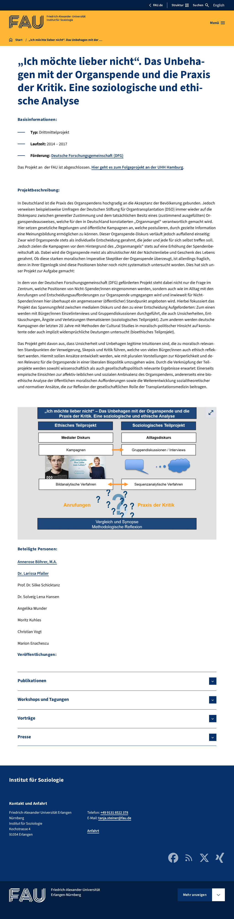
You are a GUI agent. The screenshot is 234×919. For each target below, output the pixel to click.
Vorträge (26, 718)
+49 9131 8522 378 (114, 812)
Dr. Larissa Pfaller (33, 573)
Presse (24, 737)
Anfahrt (93, 830)
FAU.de (158, 5)
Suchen (198, 5)
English (218, 5)
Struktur (177, 5)
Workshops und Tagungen (43, 699)
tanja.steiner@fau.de (114, 818)
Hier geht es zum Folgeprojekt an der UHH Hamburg (137, 167)
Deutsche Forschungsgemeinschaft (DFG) (87, 156)
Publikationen (32, 681)
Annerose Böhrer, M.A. (37, 562)
